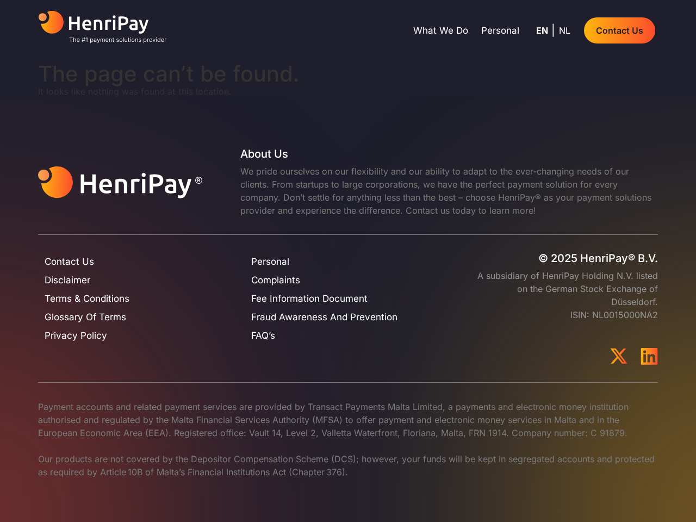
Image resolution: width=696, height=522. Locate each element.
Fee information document (309, 298)
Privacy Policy (76, 335)
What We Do (440, 30)
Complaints (275, 280)
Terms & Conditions (87, 298)
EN (542, 30)
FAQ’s (263, 335)
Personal (500, 30)
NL (564, 30)
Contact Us (69, 261)
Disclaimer (67, 280)
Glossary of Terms (85, 317)
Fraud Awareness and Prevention (324, 317)
